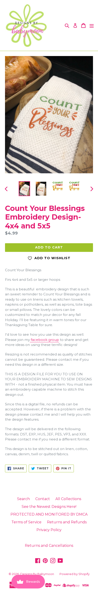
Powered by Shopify (74, 574)
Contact (42, 499)
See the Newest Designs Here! (49, 506)
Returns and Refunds (67, 522)
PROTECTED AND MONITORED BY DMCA (49, 514)
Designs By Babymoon (37, 574)
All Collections (68, 499)
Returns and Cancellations (49, 545)
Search (23, 499)
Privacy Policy (49, 530)
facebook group (44, 340)
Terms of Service (26, 522)
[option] (24, 188)
